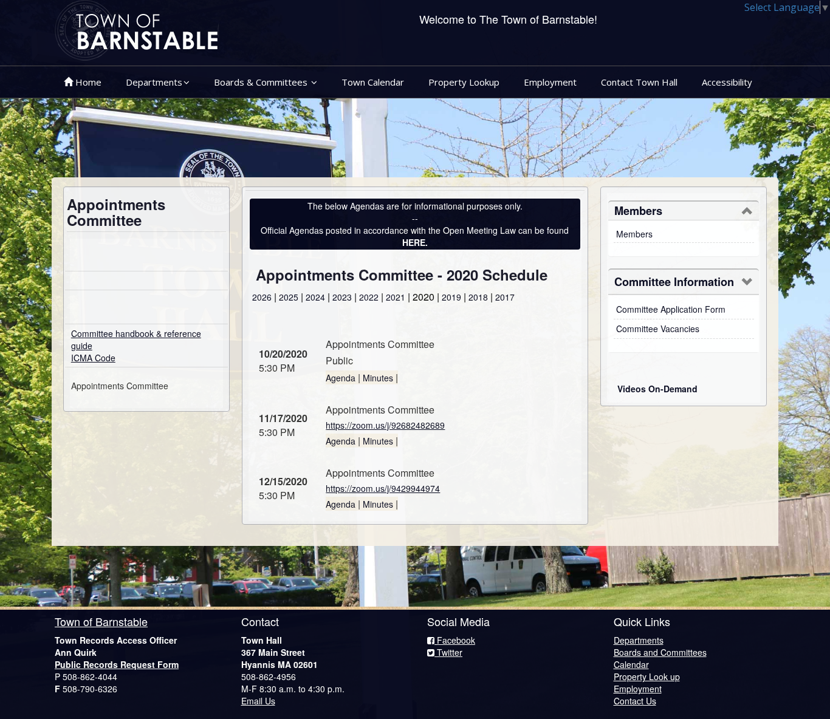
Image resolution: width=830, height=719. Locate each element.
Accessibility (727, 82)
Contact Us (635, 701)
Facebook (454, 640)
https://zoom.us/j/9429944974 (383, 488)
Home (87, 82)
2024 (315, 297)
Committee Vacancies (657, 328)
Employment (550, 82)
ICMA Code (93, 358)
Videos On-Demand (657, 389)
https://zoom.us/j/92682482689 (385, 425)
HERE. (415, 242)
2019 (451, 297)
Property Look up (647, 676)
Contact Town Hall (639, 82)
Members (634, 234)
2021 (395, 297)
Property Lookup (463, 82)
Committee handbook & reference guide (136, 339)
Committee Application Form (670, 309)
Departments (154, 82)
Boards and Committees (660, 652)
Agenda (340, 378)
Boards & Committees (262, 82)
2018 (478, 297)
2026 (262, 297)
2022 (369, 297)
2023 (342, 297)
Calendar (631, 664)
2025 (288, 297)
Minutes (378, 378)
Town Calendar (372, 82)
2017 (505, 297)
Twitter (448, 652)
